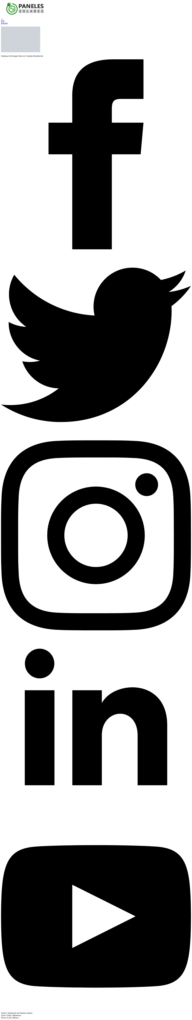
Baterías (4, 23)
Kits (2, 21)
